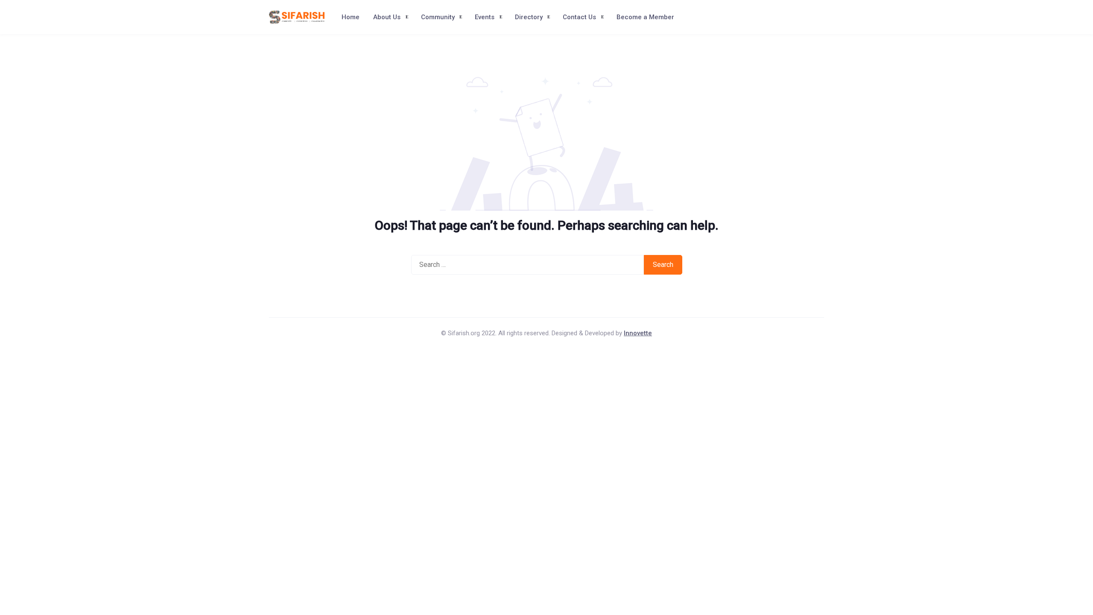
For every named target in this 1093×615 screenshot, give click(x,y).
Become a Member (645, 17)
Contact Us (579, 17)
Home (350, 17)
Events (484, 17)
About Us (386, 17)
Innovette (638, 333)
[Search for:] (527, 265)
